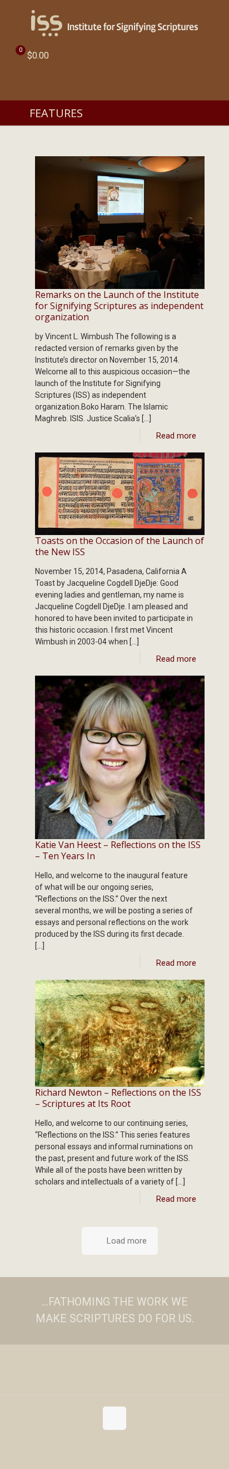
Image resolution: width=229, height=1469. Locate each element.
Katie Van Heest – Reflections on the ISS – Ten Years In (118, 850)
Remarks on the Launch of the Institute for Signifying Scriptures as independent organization (119, 305)
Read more (176, 436)
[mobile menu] (214, 22)
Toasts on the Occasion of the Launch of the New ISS (119, 546)
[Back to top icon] (114, 1418)
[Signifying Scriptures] (114, 22)
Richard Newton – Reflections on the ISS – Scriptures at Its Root (118, 1098)
